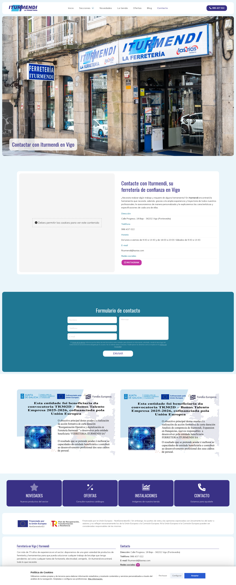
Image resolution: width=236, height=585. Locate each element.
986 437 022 (128, 229)
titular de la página (78, 342)
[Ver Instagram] (138, 565)
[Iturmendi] (23, 8)
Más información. (95, 579)
